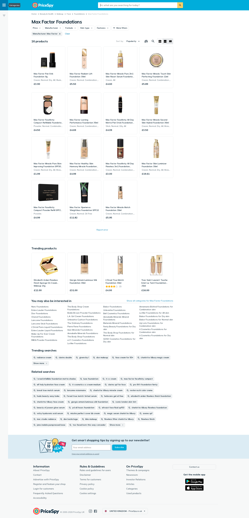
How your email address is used (85, 454)
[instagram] (90, 511)
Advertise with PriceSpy (46, 479)
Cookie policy (87, 488)
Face (69, 14)
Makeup (60, 14)
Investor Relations (136, 479)
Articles (130, 484)
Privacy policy (87, 484)
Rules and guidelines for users (95, 470)
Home (34, 14)
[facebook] (95, 511)
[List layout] (165, 41)
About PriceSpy (41, 470)
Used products (133, 493)
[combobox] (137, 5)
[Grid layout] (160, 41)
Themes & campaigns (137, 470)
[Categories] (4, 5)
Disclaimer (85, 474)
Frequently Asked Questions (48, 493)
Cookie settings (88, 493)
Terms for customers (90, 479)
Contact (37, 474)
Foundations (79, 14)
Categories (132, 488)
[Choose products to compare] (146, 41)
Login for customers (43, 488)
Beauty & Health (46, 14)
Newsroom (132, 474)
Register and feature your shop (49, 484)
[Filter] (4, 15)
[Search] (180, 5)
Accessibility (40, 497)
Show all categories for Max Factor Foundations (150, 300)
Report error (102, 229)
